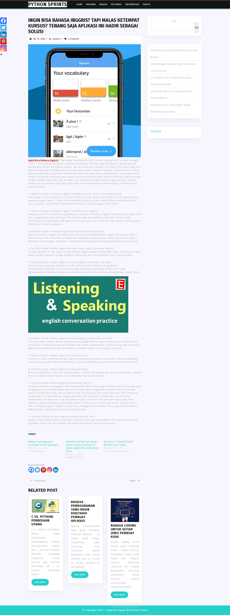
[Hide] (1, 54)
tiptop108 (155, 131)
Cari (174, 20)
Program (91, 4)
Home (79, 4)
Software (116, 4)
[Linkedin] (55, 470)
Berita (146, 4)
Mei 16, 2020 (39, 39)
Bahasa (103, 4)
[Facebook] (31, 470)
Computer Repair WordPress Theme (127, 610)
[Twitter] (37, 470)
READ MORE (42, 583)
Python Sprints (47, 4)
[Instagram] (49, 470)
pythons (57, 39)
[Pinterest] (43, 470)
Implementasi (132, 4)
